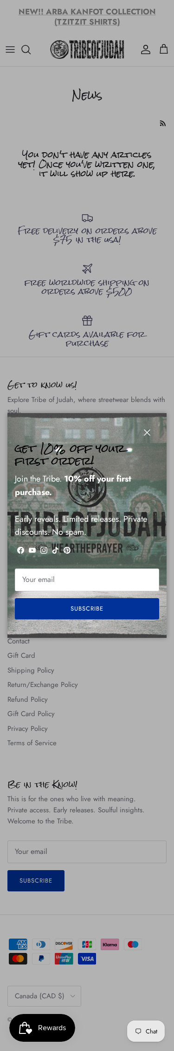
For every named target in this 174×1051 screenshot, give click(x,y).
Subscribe (87, 608)
